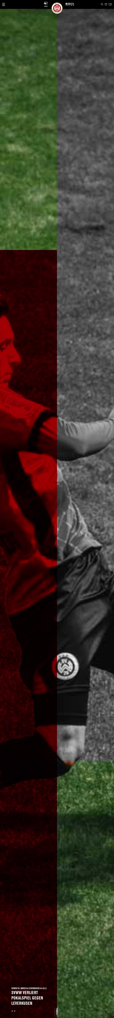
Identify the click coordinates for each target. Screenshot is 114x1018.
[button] (3, 4)
